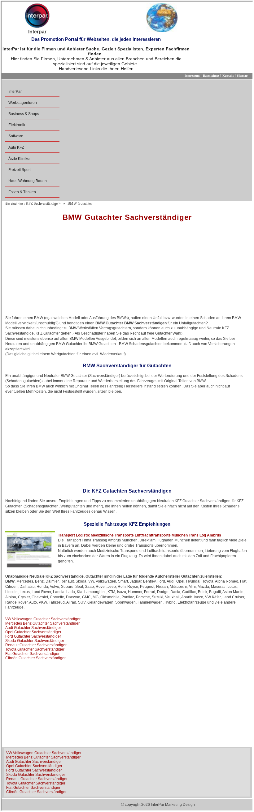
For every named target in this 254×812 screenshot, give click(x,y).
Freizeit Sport (19, 170)
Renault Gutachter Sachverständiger (36, 645)
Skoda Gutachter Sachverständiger (34, 641)
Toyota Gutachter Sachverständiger (34, 649)
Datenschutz (211, 75)
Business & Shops (23, 114)
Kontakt (228, 75)
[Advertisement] (127, 270)
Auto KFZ (16, 147)
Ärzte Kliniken (20, 158)
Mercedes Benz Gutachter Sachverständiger (42, 623)
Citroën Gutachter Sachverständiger (35, 658)
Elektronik (16, 125)
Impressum (192, 75)
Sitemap (242, 75)
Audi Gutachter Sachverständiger (33, 628)
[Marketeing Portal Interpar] (37, 16)
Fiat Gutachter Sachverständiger (32, 654)
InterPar (15, 91)
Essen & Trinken (22, 192)
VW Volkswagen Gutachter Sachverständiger (43, 619)
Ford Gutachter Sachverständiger (33, 636)
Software (15, 136)
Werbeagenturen (22, 102)
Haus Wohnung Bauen (27, 181)
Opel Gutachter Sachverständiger (33, 632)
